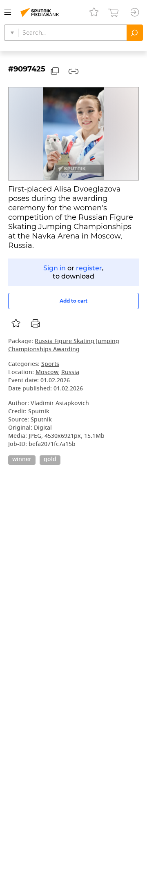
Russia (70, 372)
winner (21, 459)
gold (50, 459)
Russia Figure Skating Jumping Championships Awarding (63, 345)
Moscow (47, 372)
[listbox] (16, 323)
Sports (50, 364)
